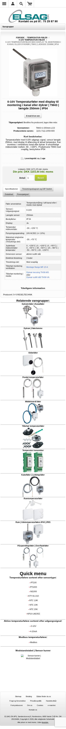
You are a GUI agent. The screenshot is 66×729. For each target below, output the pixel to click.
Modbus (33, 642)
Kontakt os (33, 710)
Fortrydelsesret (17, 705)
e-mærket (51, 705)
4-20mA (33, 631)
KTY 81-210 (33, 596)
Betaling (29, 696)
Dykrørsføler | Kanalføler (33, 304)
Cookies (40, 705)
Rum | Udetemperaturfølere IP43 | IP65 (33, 522)
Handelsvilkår (51, 701)
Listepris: (22, 169)
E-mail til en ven (33, 116)
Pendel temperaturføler (33, 377)
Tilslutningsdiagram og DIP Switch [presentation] (37, 189)
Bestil (41, 178)
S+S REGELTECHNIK (22, 295)
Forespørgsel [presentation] (23, 194)
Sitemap (18, 696)
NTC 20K (34, 609)
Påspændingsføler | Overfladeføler (33, 546)
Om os (29, 705)
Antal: (22, 178)
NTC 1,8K (33, 600)
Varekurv (29, 3)
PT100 (34, 583)
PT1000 (33, 587)
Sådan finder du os (43, 696)
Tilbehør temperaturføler (33, 426)
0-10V (33, 626)
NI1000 (33, 591)
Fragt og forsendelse (17, 701)
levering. (45, 722)
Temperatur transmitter (33, 450)
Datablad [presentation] (9, 194)
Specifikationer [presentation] (11, 189)
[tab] (11, 188)
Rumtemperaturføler (33, 498)
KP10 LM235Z (33, 614)
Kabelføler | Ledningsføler (33, 475)
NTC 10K (34, 605)
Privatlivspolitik (35, 701)
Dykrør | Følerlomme (33, 328)
